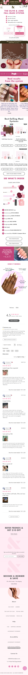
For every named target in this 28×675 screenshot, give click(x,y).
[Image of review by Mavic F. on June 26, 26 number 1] (5, 438)
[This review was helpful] (21, 390)
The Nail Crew (20, 611)
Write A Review (14, 320)
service (16, 350)
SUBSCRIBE (21, 556)
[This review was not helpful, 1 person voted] (24, 482)
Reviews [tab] (12, 307)
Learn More (14, 583)
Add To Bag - (8, 145)
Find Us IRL (19, 615)
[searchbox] (8, 345)
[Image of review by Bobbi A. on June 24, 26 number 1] (5, 500)
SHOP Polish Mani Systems (14, 173)
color (12, 350)
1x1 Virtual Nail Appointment (14, 661)
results (8, 350)
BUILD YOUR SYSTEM (8, 33)
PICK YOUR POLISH (14, 238)
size (4, 350)
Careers (17, 606)
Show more (5, 354)
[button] (14, 648)
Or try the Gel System (14, 37)
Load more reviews (14, 516)
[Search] (20, 7)
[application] (24, 668)
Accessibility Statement (14, 631)
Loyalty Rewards (10, 615)
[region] (14, 99)
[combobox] (19, 356)
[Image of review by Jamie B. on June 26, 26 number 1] (5, 468)
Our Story (11, 606)
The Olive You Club (9, 611)
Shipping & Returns (16, 626)
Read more (5, 384)
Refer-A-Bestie (14, 534)
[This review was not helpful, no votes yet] (24, 390)
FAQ (8, 626)
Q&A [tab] (17, 307)
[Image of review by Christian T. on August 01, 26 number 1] (5, 372)
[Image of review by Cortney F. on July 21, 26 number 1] (5, 405)
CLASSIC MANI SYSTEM (14, 182)
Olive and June (8, 672)
